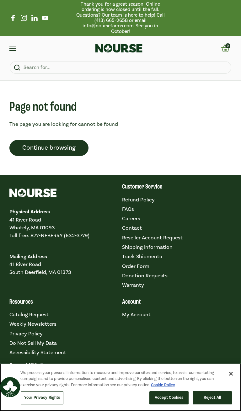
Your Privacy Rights (42, 397)
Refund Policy (138, 199)
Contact (132, 228)
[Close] (231, 374)
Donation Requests (145, 275)
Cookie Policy (163, 384)
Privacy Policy (26, 333)
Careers (131, 218)
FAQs (128, 209)
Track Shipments (142, 256)
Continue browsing (49, 148)
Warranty (133, 285)
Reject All (212, 397)
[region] (120, 18)
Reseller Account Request (152, 237)
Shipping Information (147, 247)
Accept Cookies (169, 397)
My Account (136, 314)
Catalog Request (29, 314)
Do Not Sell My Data (33, 343)
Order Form (135, 266)
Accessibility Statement (37, 352)
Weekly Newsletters (32, 324)
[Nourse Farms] (118, 48)
